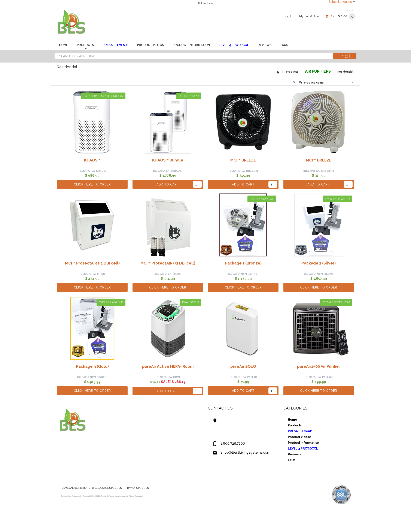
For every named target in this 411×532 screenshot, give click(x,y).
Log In (288, 16)
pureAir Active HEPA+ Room (168, 366)
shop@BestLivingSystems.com (245, 452)
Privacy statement (138, 487)
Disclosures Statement (108, 487)
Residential (345, 71)
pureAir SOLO (243, 366)
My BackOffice (309, 16)
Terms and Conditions (75, 487)
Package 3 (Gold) (92, 366)
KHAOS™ (92, 160)
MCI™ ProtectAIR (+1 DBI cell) (92, 263)
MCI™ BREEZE (243, 160)
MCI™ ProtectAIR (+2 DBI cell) (167, 263)
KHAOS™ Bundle (167, 160)
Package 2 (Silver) (319, 263)
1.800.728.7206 (233, 443)
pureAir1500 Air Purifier (318, 366)
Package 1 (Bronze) (243, 263)
